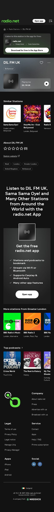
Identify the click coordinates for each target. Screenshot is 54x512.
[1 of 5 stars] (5, 149)
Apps (34, 434)
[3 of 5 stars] (13, 149)
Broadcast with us (40, 415)
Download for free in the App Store (27, 50)
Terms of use (10, 429)
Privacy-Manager (12, 450)
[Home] (4, 29)
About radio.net (38, 399)
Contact (35, 429)
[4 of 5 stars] (17, 149)
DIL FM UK (26, 85)
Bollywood (9, 69)
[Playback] (46, 83)
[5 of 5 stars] (21, 149)
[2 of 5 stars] (9, 149)
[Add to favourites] (41, 62)
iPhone (8, 465)
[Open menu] (50, 21)
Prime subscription (40, 445)
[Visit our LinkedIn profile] (34, 464)
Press (34, 404)
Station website (10, 156)
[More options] (49, 62)
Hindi (7, 164)
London (17, 164)
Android (8, 475)
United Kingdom (11, 169)
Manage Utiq (10, 445)
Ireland (28, 488)
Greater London (30, 164)
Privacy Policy (11, 434)
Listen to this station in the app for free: (23, 36)
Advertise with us (39, 410)
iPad (6, 470)
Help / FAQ (36, 440)
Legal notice (10, 440)
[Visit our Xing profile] (40, 464)
